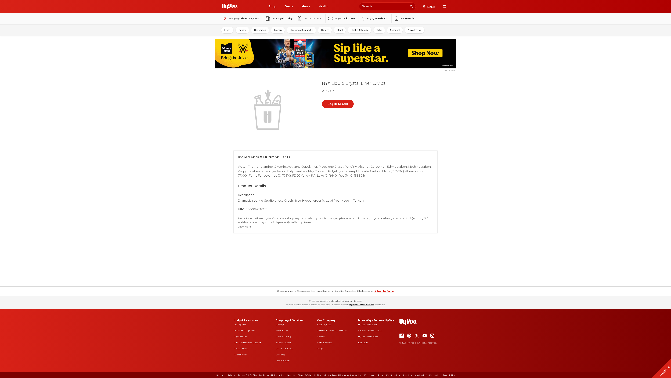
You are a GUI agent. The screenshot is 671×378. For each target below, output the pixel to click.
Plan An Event (283, 360)
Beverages (260, 30)
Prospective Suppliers (389, 375)
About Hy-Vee (324, 324)
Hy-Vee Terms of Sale (361, 304)
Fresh (227, 30)
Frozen (278, 30)
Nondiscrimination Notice (427, 375)
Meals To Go (282, 330)
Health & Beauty (359, 30)
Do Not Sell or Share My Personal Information (261, 375)
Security (291, 375)
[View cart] (444, 6)
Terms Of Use (305, 375)
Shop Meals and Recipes (370, 330)
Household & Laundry (301, 30)
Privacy (231, 375)
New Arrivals (414, 30)
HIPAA (317, 375)
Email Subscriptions (245, 330)
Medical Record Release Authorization (343, 375)
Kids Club (363, 342)
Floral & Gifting (283, 336)
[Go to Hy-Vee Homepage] (230, 6)
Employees (369, 375)
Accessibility (449, 375)
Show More (244, 226)
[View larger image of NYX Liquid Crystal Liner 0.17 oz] (268, 109)
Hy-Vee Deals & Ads (367, 324)
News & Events (324, 342)
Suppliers (407, 375)
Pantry (242, 30)
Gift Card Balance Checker (248, 342)
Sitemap (220, 375)
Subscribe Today (384, 291)
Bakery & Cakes (283, 342)
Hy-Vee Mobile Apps (368, 336)
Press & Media (241, 348)
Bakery (325, 30)
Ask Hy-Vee (240, 324)
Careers (320, 336)
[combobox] (387, 6)
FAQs (320, 348)
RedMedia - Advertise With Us (332, 330)
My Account (241, 336)
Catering (280, 354)
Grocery (280, 324)
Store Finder (241, 354)
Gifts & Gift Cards (284, 348)
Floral (340, 30)
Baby (379, 30)
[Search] (411, 6)
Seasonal (395, 30)
